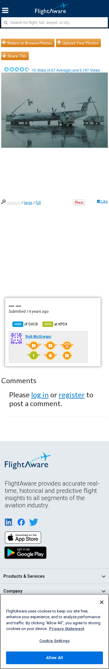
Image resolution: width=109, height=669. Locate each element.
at (56, 324)
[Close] (101, 602)
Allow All (54, 657)
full (38, 203)
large (28, 203)
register (72, 394)
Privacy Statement (66, 628)
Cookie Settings (54, 640)
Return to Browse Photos (30, 42)
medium (14, 203)
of (26, 324)
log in (40, 394)
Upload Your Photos (80, 42)
